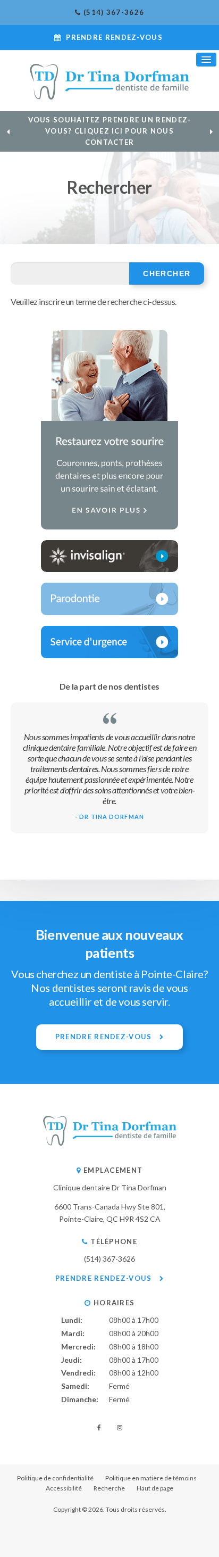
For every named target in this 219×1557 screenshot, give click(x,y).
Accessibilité (64, 1488)
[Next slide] (211, 131)
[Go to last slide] (8, 131)
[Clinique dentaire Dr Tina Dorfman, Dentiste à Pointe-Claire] (109, 1142)
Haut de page (155, 1488)
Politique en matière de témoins (151, 1478)
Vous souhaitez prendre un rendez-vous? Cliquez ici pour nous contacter (109, 130)
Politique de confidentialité (55, 1478)
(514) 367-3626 (113, 12)
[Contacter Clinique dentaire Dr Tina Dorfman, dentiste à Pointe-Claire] (109, 642)
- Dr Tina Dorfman (109, 816)
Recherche (109, 1488)
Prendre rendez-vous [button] (114, 37)
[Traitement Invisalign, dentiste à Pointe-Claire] (109, 556)
